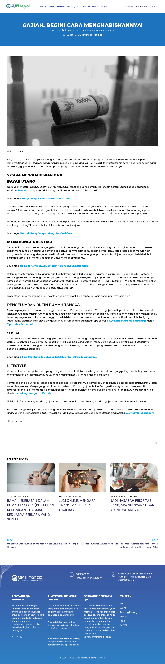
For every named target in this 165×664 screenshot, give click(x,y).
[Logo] (18, 6)
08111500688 (82, 574)
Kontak (104, 6)
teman (22, 190)
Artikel (86, 6)
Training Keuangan (68, 6)
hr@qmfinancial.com (99, 636)
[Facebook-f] (17, 637)
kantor (30, 190)
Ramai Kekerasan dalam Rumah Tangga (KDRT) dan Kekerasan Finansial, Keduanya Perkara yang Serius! (30, 510)
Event (51, 6)
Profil (95, 6)
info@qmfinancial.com (89, 577)
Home (43, 6)
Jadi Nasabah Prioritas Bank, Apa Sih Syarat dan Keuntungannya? (132, 505)
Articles (66, 30)
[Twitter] (13, 637)
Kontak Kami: (135, 6)
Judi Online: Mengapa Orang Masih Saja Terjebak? (77, 505)
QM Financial (85, 34)
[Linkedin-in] (21, 637)
